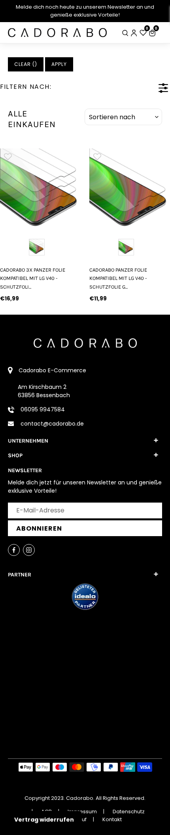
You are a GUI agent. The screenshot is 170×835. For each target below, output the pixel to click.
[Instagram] (29, 550)
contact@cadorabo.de (52, 424)
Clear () (25, 64)
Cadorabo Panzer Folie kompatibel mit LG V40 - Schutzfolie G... (118, 278)
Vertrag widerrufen (44, 820)
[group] (40, 188)
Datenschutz (129, 811)
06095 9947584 (43, 409)
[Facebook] (14, 550)
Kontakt (112, 819)
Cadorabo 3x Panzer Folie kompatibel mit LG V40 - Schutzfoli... (32, 278)
